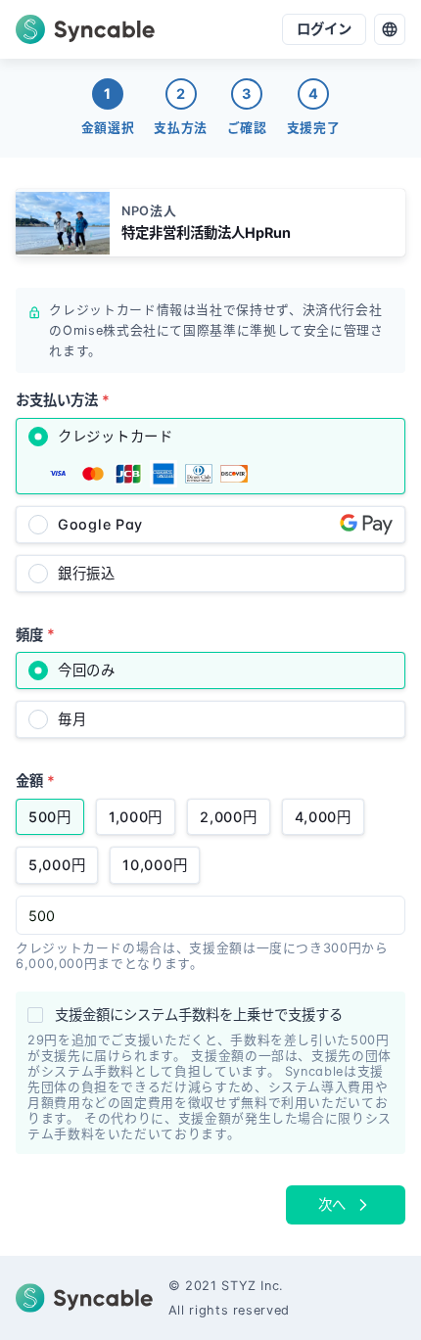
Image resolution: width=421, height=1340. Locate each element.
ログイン (324, 29)
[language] (389, 29)
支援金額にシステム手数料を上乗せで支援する (199, 1014)
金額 (35, 780)
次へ (332, 1204)
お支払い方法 (63, 400)
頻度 (35, 633)
